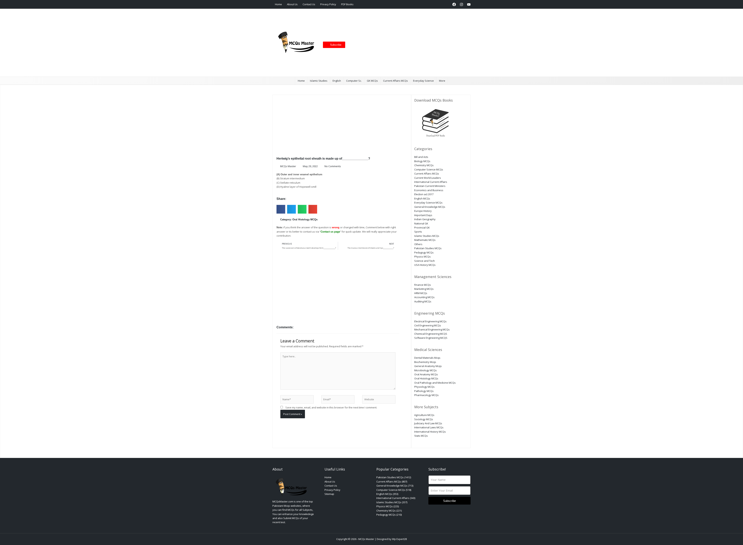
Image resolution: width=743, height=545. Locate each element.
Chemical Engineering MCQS (430, 333)
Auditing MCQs (422, 301)
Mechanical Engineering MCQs (432, 329)
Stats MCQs (421, 435)
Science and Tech (424, 261)
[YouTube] (469, 4)
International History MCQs (430, 431)
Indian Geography (425, 219)
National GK (421, 223)
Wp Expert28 (399, 539)
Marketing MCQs (424, 289)
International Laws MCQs (428, 427)
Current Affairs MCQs (395, 80)
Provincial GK (422, 227)
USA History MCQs (425, 265)
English (337, 80)
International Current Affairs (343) (395, 498)
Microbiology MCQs (425, 370)
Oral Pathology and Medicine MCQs (435, 382)
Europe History (423, 211)
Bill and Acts (421, 157)
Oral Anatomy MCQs (426, 374)
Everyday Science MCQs (428, 202)
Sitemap (329, 494)
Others (418, 244)
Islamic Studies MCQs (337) (391, 502)
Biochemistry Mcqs (425, 362)
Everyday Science (423, 80)
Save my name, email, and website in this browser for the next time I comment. (331, 407)
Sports (418, 231)
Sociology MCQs (423, 419)
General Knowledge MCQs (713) (394, 485)
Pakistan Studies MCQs (428, 248)
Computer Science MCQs (428, 169)
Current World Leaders (427, 178)
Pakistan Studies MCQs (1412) (393, 477)
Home (278, 4)
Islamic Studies (318, 80)
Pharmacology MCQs (426, 395)
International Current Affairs (430, 182)
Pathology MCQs (424, 391)
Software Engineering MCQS (430, 338)
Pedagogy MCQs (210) (389, 514)
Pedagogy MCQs (424, 252)
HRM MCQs (420, 293)
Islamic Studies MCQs (426, 236)
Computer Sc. (354, 80)
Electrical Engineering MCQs (430, 321)
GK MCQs (372, 80)
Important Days (423, 215)
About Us (292, 4)
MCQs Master (366, 539)
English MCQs (422, 198)
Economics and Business (428, 190)
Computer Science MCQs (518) (393, 490)
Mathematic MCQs (425, 240)
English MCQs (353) (387, 494)
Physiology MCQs (424, 386)
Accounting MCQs (424, 297)
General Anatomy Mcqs (428, 366)
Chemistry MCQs (424, 165)
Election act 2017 (423, 194)
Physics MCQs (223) (387, 506)
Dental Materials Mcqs (427, 357)
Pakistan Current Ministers (429, 186)
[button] (447, 4)
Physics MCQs (422, 256)
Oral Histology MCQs (305, 219)
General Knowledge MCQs (429, 207)
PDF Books (347, 4)
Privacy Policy (328, 4)
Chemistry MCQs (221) (389, 510)
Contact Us (309, 4)
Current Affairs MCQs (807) (391, 481)
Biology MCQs (422, 161)
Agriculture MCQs (424, 415)
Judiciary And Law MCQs (428, 423)
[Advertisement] (406, 43)
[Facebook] (454, 4)
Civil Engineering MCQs (427, 325)
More (442, 80)
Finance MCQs (422, 285)
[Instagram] (461, 4)
